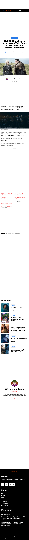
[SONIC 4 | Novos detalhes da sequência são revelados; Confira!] (5, 318)
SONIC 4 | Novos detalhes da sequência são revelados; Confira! (18, 319)
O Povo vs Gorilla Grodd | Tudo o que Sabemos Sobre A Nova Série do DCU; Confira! (19, 350)
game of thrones (16, 233)
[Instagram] (14, 397)
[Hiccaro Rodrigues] (7, 79)
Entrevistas (13, 325)
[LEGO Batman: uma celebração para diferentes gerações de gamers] (5, 338)
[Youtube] (13, 484)
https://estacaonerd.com (14, 391)
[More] (23, 52)
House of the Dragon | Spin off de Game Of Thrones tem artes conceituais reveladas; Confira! (20, 196)
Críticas (13, 305)
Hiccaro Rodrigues (18, 78)
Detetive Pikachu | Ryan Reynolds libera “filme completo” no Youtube (14, 517)
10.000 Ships (8, 233)
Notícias (14, 38)
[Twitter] (10, 484)
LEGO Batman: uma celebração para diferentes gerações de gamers (19, 340)
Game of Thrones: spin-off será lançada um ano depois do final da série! (7, 205)
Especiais (3, 514)
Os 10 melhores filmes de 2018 (11, 513)
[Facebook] (2, 484)
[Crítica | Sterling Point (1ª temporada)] (5, 307)
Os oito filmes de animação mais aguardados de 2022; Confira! (12, 522)
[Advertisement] (14, 253)
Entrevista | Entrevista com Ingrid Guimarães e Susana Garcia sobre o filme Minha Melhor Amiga (18, 329)
